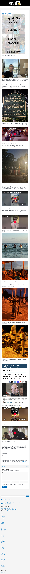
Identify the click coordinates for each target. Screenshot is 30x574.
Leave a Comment (4, 13)
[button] (15, 6)
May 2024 (2, 548)
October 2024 (3, 542)
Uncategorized (9, 13)
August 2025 (3, 530)
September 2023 (3, 558)
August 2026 (3, 516)
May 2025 (2, 534)
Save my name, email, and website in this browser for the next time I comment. (13, 484)
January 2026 (3, 524)
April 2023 (2, 564)
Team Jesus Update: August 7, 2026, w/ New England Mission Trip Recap (10, 502)
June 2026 (2, 518)
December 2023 (3, 554)
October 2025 (3, 528)
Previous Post (3, 466)
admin (2, 508)
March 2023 (2, 565)
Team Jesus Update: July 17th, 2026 (6, 504)
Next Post (27, 466)
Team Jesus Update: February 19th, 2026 (9, 508)
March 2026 (2, 522)
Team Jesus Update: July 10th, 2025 (8, 510)
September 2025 (3, 529)
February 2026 (3, 523)
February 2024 (3, 552)
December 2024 (3, 540)
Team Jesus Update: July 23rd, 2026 (6, 503)
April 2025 (2, 535)
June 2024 (2, 547)
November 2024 (3, 541)
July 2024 (2, 546)
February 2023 (3, 566)
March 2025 (2, 536)
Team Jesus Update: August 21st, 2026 (6, 499)
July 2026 (2, 517)
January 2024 (3, 553)
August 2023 (3, 559)
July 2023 (2, 560)
